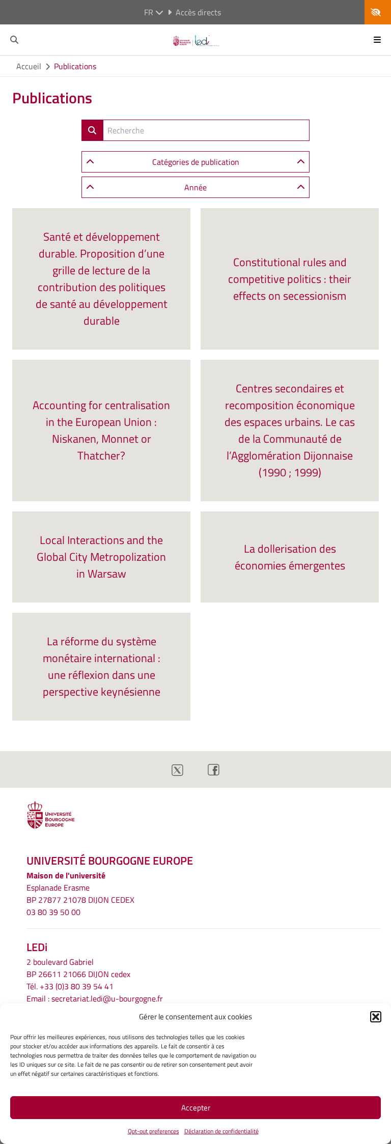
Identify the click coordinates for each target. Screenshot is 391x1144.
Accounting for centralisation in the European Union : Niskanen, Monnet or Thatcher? (101, 430)
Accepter (195, 1107)
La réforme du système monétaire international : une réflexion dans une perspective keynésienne (101, 666)
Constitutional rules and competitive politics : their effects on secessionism (289, 278)
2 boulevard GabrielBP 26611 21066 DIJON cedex (78, 968)
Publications (75, 66)
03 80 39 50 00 (53, 912)
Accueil (28, 66)
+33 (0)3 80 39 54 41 (77, 986)
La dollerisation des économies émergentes (290, 557)
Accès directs (198, 12)
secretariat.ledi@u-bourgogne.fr (107, 998)
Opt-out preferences (153, 1131)
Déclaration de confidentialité (221, 1131)
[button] (376, 1017)
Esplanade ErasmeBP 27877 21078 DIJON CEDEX (80, 893)
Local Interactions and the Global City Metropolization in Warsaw (101, 556)
